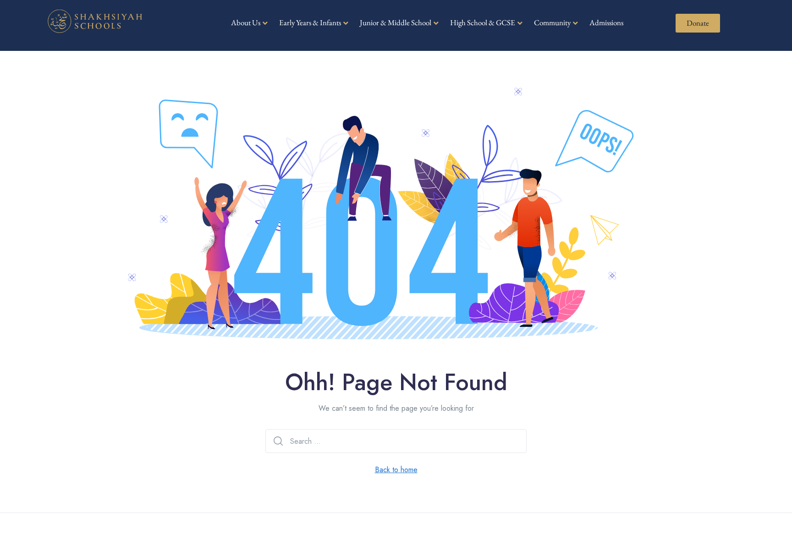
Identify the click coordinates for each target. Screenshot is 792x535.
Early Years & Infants (310, 22)
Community (552, 22)
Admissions (606, 22)
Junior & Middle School (395, 22)
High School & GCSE (482, 22)
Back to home (396, 469)
